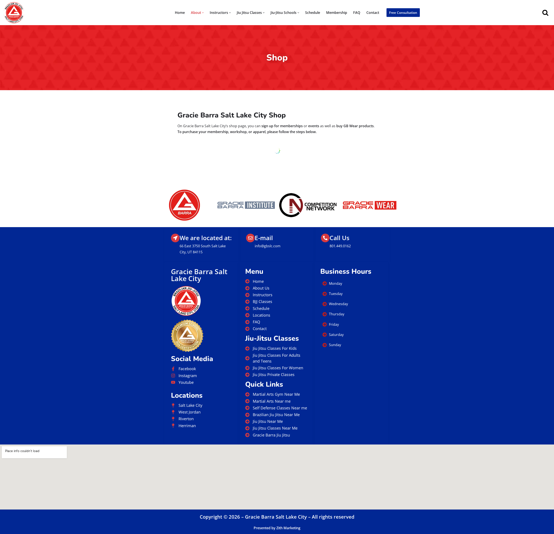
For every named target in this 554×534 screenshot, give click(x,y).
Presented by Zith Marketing (277, 528)
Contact (372, 12)
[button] (203, 12)
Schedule (312, 12)
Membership (336, 12)
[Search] (545, 12)
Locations (187, 395)
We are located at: (206, 238)
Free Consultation (403, 12)
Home (180, 12)
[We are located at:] (175, 238)
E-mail (264, 238)
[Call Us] (325, 238)
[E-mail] (250, 238)
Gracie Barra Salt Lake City (199, 275)
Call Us (339, 238)
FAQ (356, 12)
